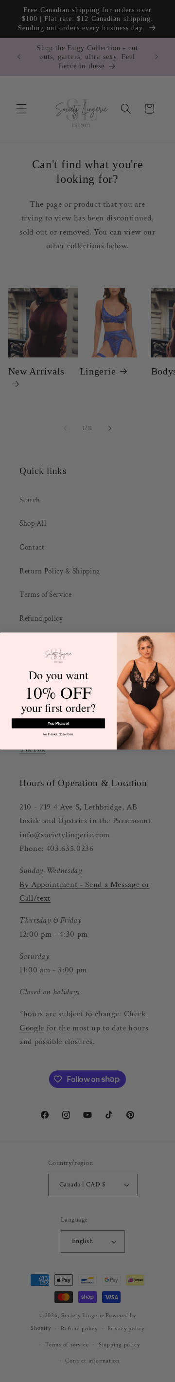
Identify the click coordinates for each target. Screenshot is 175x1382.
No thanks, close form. (58, 734)
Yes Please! (58, 723)
